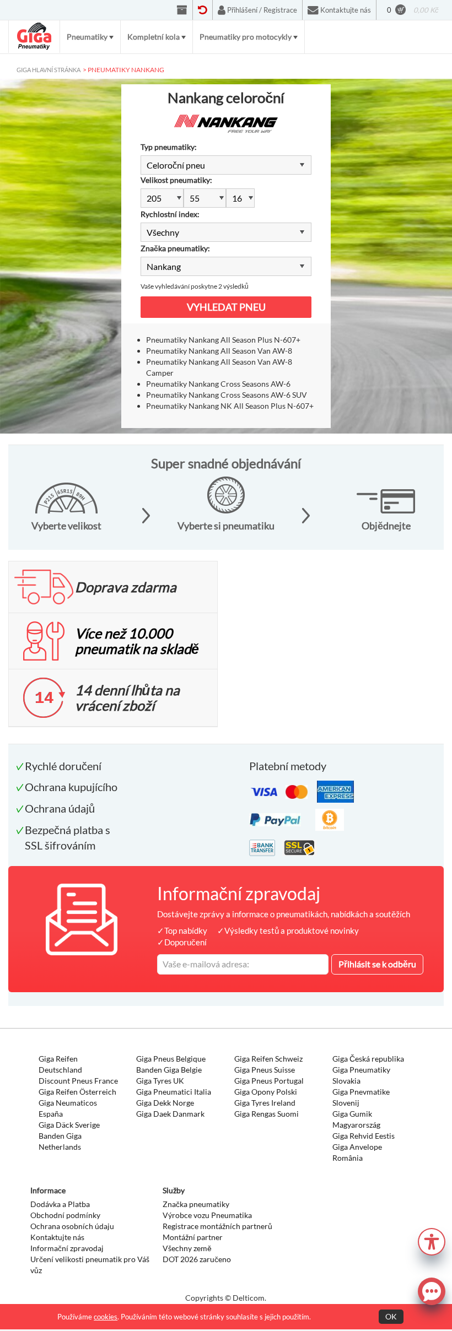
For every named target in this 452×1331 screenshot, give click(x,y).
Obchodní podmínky (65, 1215)
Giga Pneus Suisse (264, 1069)
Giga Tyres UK (160, 1080)
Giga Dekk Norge (165, 1102)
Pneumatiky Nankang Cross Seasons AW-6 (218, 383)
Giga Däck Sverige (69, 1124)
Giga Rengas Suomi (266, 1113)
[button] (431, 1240)
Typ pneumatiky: (169, 147)
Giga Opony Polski (265, 1091)
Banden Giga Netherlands (60, 1141)
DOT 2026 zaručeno (197, 1259)
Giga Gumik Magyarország (356, 1119)
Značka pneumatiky (196, 1204)
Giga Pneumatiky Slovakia (361, 1075)
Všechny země (187, 1248)
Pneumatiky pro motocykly (246, 36)
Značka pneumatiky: (175, 248)
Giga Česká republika (368, 1058)
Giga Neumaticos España (68, 1108)
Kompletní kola (153, 36)
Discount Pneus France (78, 1080)
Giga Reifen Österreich (77, 1091)
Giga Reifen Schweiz (268, 1058)
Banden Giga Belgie (169, 1069)
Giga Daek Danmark (170, 1113)
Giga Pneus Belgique (171, 1058)
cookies (105, 1316)
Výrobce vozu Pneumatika (207, 1215)
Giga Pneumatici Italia (173, 1091)
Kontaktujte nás (57, 1237)
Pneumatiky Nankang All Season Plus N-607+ (223, 339)
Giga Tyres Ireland (264, 1102)
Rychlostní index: (170, 214)
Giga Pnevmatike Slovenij (361, 1097)
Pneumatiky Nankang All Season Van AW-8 (219, 350)
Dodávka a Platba (60, 1204)
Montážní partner (193, 1237)
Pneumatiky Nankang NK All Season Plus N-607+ (230, 405)
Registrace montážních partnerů (217, 1226)
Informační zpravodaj (67, 1248)
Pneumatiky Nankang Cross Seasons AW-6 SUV (226, 394)
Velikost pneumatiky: (176, 180)
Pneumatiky (87, 36)
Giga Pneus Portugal (269, 1080)
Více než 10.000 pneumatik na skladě (137, 641)
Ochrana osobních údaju (72, 1226)
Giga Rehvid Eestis (363, 1135)
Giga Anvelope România (357, 1152)
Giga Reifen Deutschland (60, 1064)
